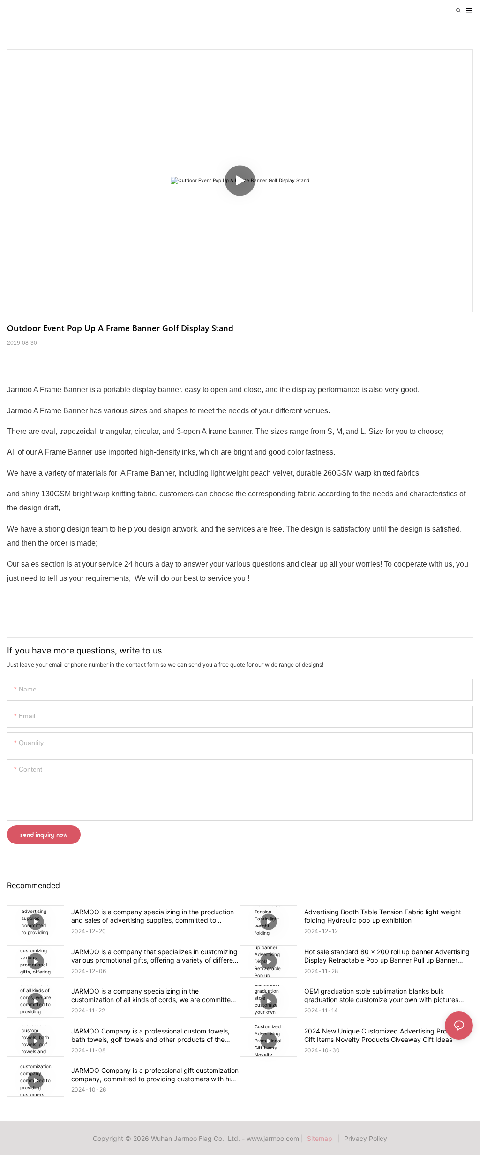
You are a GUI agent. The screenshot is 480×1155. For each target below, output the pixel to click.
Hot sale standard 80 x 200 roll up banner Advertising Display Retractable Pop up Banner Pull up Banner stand (387, 956)
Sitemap (321, 1138)
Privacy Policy (365, 1138)
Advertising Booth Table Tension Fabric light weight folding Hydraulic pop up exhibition (382, 916)
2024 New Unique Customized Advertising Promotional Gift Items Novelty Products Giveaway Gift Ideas (388, 1035)
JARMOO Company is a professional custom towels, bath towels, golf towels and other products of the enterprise (150, 1035)
